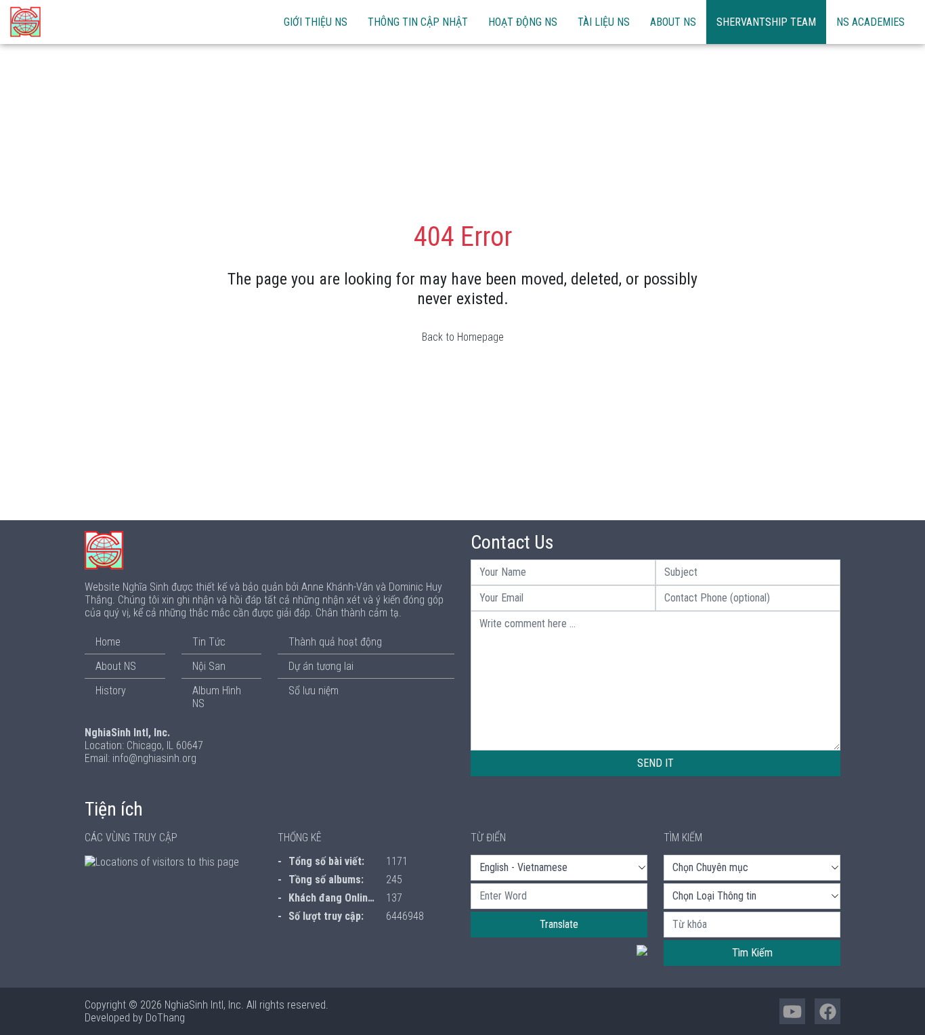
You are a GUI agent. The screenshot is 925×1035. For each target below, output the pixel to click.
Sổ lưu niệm (313, 690)
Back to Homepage (463, 337)
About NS (673, 22)
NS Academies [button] (870, 22)
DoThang (165, 1017)
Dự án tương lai (320, 666)
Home (108, 641)
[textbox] (559, 896)
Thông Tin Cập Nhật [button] (418, 22)
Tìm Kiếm (752, 952)
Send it (655, 763)
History (110, 690)
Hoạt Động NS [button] (522, 22)
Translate (559, 924)
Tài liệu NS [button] (604, 22)
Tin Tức (208, 641)
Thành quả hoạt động (335, 641)
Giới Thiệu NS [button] (315, 22)
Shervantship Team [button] (766, 22)
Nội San (208, 666)
